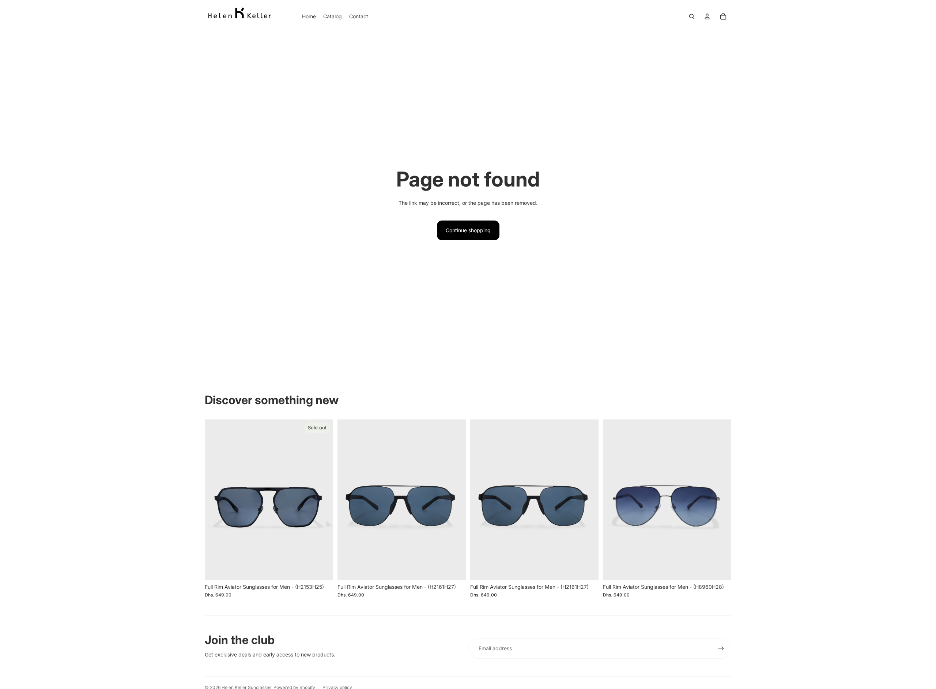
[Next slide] (322, 500)
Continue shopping (468, 230)
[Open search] (692, 16)
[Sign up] (721, 648)
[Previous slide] (216, 500)
